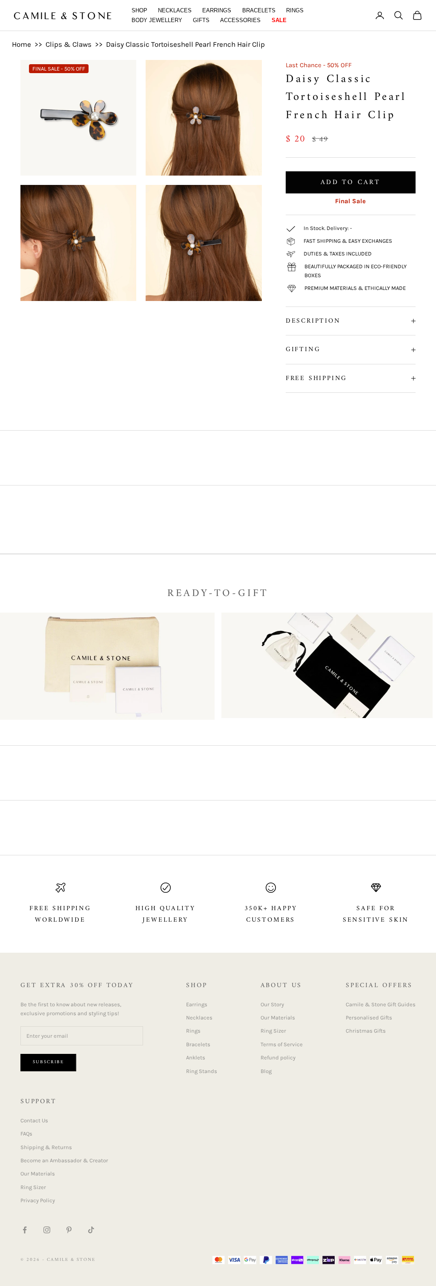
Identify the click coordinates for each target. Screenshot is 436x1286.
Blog (266, 1071)
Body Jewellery (157, 20)
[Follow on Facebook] (24, 1230)
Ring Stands (201, 1071)
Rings (295, 10)
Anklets (195, 1057)
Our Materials (278, 1017)
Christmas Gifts (366, 1031)
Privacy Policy (37, 1200)
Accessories (240, 20)
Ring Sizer (273, 1031)
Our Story (272, 1004)
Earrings (216, 10)
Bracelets (258, 10)
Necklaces (175, 10)
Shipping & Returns (46, 1147)
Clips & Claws (69, 44)
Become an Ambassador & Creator (64, 1160)
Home (21, 44)
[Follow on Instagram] (47, 1230)
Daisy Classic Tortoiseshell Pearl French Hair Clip (185, 44)
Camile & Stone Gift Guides (381, 1004)
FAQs (26, 1133)
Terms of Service (282, 1044)
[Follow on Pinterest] (69, 1230)
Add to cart (350, 182)
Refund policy (278, 1057)
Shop (139, 10)
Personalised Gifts (369, 1017)
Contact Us (34, 1120)
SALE (279, 20)
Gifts (201, 20)
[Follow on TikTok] (91, 1230)
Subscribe (48, 1062)
